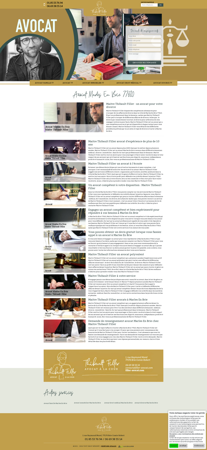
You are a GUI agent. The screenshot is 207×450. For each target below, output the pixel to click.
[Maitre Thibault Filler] (99, 8)
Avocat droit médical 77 (128, 83)
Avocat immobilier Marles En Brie (87, 403)
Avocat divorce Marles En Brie (146, 403)
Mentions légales (108, 446)
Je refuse (183, 446)
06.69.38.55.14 (55, 6)
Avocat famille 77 (44, 83)
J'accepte (173, 446)
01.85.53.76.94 (55, 2)
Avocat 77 (68, 83)
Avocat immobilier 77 (93, 83)
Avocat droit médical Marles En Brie (118, 403)
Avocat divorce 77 (162, 83)
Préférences (199, 446)
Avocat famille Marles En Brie (55, 403)
